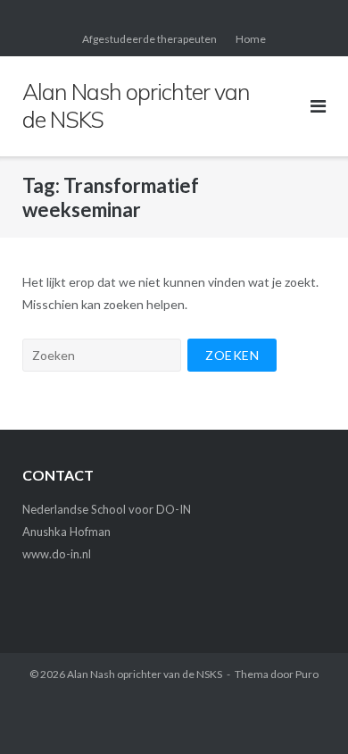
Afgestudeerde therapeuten (149, 39)
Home (251, 39)
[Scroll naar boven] (304, 711)
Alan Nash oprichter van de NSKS (144, 674)
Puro (307, 674)
